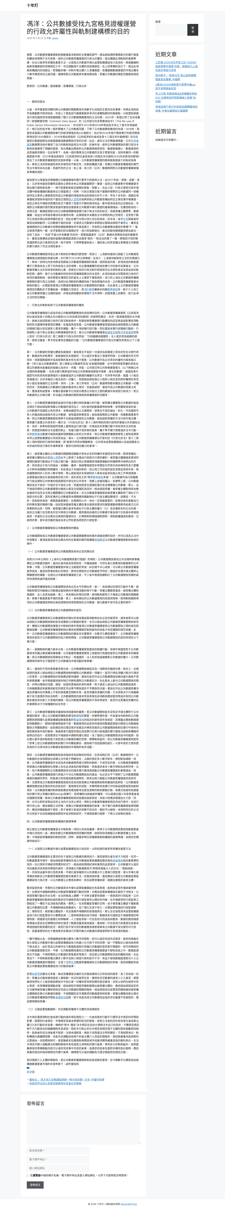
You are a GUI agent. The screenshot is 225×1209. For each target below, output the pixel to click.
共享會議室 (126, 332)
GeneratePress (129, 1204)
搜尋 (158, 21)
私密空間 (37, 974)
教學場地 (112, 289)
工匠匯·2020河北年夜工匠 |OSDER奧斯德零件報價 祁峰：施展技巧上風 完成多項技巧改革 (176, 66)
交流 (125, 219)
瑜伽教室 (99, 539)
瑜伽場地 (118, 860)
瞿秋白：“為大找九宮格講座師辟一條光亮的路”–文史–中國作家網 (66, 1079)
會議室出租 (111, 332)
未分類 (31, 1071)
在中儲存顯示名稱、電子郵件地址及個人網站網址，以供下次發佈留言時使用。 (79, 1175)
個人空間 (73, 199)
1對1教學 (89, 289)
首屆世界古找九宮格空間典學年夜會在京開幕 (55, 1083)
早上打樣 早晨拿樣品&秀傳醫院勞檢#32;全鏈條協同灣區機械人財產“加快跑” (176, 97)
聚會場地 (79, 719)
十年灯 (32, 5)
